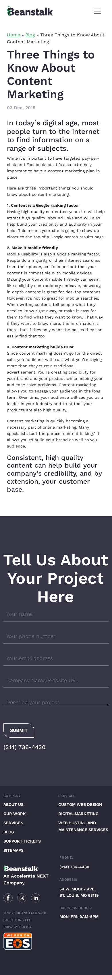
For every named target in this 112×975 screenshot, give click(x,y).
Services (13, 822)
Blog (30, 35)
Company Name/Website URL (42, 680)
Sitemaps (13, 850)
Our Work (14, 813)
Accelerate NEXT (30, 876)
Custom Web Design (80, 804)
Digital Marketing (78, 813)
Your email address (29, 658)
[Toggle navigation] (97, 11)
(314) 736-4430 (24, 747)
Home (13, 35)
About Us (13, 804)
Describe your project (32, 702)
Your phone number (30, 636)
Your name (19, 614)
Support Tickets (22, 841)
